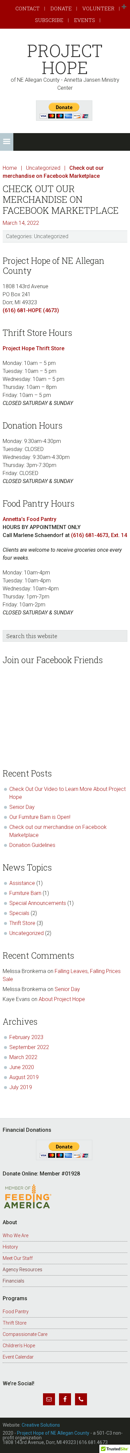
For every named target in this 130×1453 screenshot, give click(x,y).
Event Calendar (18, 1357)
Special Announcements (37, 903)
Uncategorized (51, 236)
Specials (19, 913)
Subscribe (49, 20)
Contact (27, 8)
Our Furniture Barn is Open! (39, 817)
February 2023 (26, 1037)
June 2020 (21, 1067)
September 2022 (29, 1047)
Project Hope (65, 59)
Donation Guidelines (32, 845)
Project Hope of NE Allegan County (53, 1433)
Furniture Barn (25, 893)
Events (84, 20)
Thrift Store (22, 923)
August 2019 (24, 1077)
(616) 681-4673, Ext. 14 (99, 535)
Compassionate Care (25, 1334)
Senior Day (22, 807)
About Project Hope (62, 999)
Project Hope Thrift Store (33, 348)
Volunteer (98, 8)
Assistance (22, 883)
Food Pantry (16, 1311)
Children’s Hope (19, 1345)
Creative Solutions (41, 1425)
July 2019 (20, 1087)
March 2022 (23, 1057)
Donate (61, 8)
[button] (124, 7)
